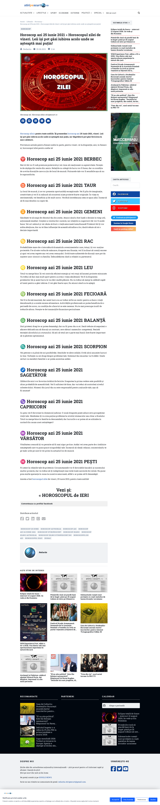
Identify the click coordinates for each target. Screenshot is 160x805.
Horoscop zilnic (27, 133)
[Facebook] (23, 121)
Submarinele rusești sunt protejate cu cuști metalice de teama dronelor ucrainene (93, 597)
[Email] (48, 121)
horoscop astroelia (51, 529)
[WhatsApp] (42, 121)
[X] (29, 121)
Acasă (22, 22)
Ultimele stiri (120, 23)
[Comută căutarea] (139, 13)
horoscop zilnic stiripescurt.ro (55, 535)
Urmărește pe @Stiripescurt (126, 217)
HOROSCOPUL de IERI (65, 495)
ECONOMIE (64, 13)
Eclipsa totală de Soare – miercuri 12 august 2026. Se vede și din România (31, 595)
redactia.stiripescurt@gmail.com (72, 782)
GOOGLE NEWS (45, 777)
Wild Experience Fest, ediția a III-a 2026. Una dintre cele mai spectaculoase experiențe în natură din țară (32, 646)
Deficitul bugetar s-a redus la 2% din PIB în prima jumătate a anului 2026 (46, 731)
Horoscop (38, 22)
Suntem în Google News (123, 223)
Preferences (141, 799)
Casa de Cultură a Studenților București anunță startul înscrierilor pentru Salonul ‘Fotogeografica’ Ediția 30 (93, 628)
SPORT (54, 13)
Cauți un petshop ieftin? (123, 229)
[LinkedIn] (35, 121)
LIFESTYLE (30, 22)
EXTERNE (75, 13)
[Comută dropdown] (33, 13)
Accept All (115, 799)
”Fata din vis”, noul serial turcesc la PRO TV (91, 675)
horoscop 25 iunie (30, 529)
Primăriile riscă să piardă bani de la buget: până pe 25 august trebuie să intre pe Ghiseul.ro (63, 597)
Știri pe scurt (111, 13)
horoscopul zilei (39, 479)
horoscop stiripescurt (49, 532)
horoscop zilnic (71, 532)
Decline (153, 799)
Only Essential (128, 799)
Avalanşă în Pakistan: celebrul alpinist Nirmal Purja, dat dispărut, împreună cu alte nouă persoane (33, 678)
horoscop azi (74, 133)
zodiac (48, 538)
